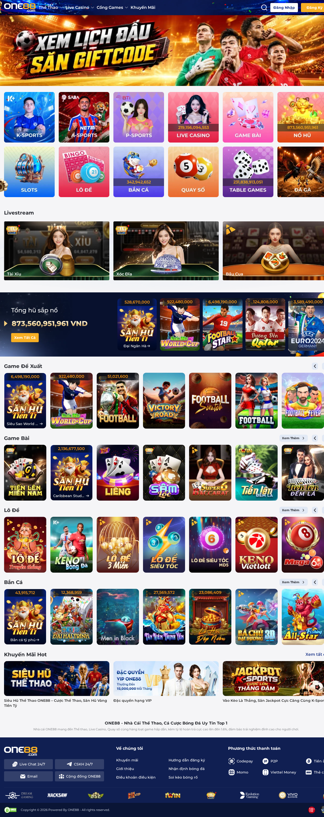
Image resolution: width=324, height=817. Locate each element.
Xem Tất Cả (25, 337)
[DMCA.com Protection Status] (10, 810)
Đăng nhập (284, 7)
